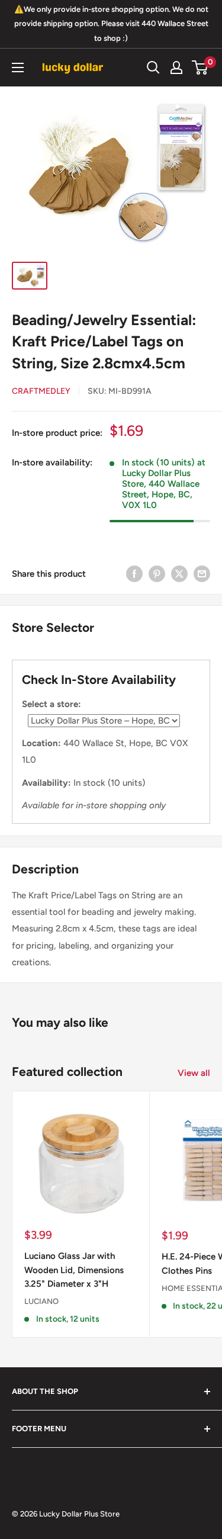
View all (194, 1073)
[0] (200, 67)
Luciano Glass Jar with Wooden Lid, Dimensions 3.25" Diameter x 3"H (74, 1270)
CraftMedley (41, 391)
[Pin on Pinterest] (157, 573)
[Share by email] (202, 573)
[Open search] (153, 67)
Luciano (41, 1301)
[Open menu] (18, 67)
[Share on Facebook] (134, 573)
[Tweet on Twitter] (179, 573)
